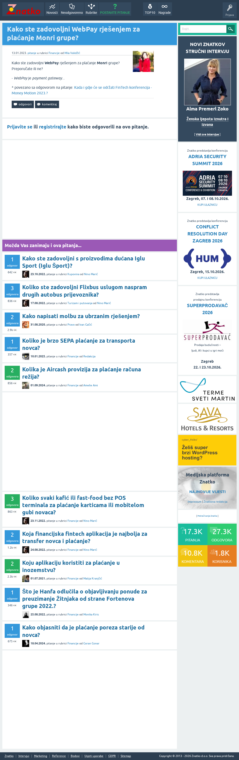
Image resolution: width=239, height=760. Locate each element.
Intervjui (23, 756)
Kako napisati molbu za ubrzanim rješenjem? (81, 316)
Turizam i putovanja (79, 303)
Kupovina (73, 274)
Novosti (52, 12)
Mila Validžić (72, 53)
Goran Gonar (91, 643)
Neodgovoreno (72, 12)
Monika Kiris (91, 614)
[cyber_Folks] (207, 464)
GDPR (112, 756)
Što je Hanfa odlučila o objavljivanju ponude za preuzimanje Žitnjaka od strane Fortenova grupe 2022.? (84, 598)
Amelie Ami (90, 385)
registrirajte (52, 127)
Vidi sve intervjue (207, 134)
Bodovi (75, 756)
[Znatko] (23, 9)
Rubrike (91, 12)
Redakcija (89, 356)
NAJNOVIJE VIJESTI (207, 492)
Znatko (9, 756)
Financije (54, 53)
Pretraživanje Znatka (207, 516)
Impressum (194, 501)
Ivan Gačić (85, 324)
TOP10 (150, 12)
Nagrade (164, 12)
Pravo (71, 324)
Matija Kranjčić (92, 578)
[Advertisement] (90, 189)
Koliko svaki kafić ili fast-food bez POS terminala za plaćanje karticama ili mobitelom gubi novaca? (83, 505)
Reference (59, 756)
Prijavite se (19, 127)
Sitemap (126, 756)
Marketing (40, 756)
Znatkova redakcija (215, 501)
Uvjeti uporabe (93, 756)
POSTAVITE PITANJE (115, 12)
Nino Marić (91, 274)
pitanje (32, 53)
